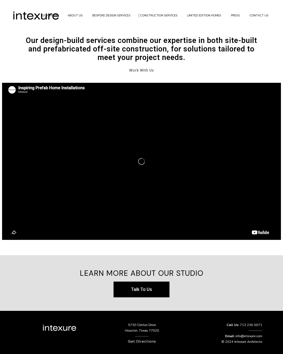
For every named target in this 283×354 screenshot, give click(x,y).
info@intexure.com (249, 336)
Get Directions (142, 341)
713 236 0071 (251, 325)
